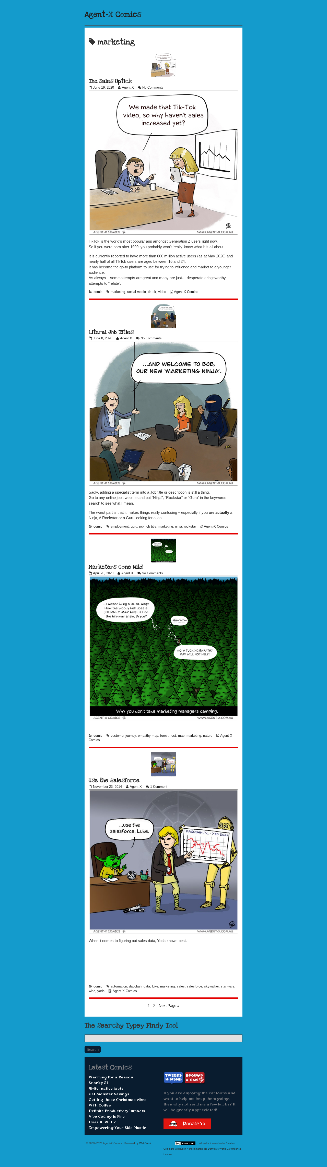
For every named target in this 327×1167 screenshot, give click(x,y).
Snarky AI (98, 1082)
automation (119, 986)
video (162, 292)
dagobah (135, 986)
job (141, 526)
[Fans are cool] (195, 1078)
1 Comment (158, 787)
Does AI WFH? (102, 1122)
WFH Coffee (100, 1105)
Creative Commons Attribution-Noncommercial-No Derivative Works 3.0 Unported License (202, 1149)
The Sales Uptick (110, 81)
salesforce (194, 986)
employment (120, 526)
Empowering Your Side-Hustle (117, 1127)
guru (134, 526)
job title (151, 526)
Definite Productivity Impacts (117, 1111)
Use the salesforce (114, 780)
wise (92, 991)
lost (173, 735)
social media (136, 292)
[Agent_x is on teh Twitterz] (174, 1078)
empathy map (148, 735)
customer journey (123, 735)
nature (207, 735)
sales (181, 986)
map (181, 735)
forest (164, 735)
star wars (227, 986)
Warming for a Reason (111, 1077)
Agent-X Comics (113, 14)
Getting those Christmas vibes (117, 1099)
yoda (100, 991)
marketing (118, 292)
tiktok (152, 292)
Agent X (128, 87)
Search (93, 1049)
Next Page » (169, 1005)
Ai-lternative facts (106, 1088)
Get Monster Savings (109, 1094)
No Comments (153, 87)
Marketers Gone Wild (116, 566)
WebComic (145, 1143)
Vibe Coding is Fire (107, 1116)
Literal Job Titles (111, 332)
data (147, 986)
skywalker (211, 986)
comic (98, 292)
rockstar (190, 526)
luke (155, 986)
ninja (178, 526)
